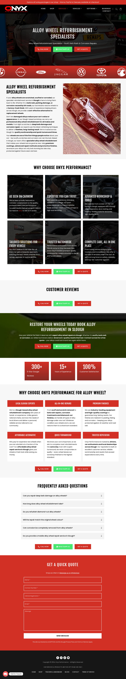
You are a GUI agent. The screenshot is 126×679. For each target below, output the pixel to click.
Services (62, 9)
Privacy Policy (70, 642)
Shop (52, 9)
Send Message (62, 636)
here (20, 211)
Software (91, 9)
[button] (116, 9)
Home (43, 9)
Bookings (106, 9)
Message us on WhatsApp (69, 573)
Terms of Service (83, 642)
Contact (107, 11)
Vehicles (76, 9)
